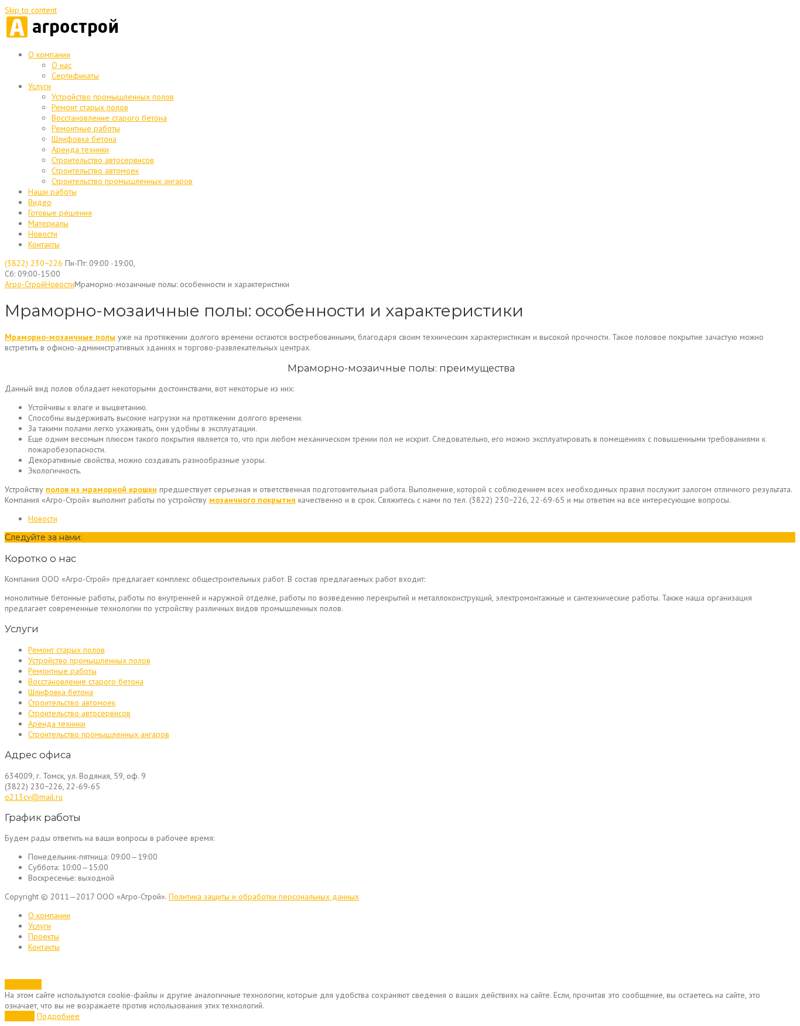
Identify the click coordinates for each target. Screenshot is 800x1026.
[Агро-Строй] (63, 35)
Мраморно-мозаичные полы (60, 337)
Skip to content (31, 10)
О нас (61, 65)
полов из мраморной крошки (101, 489)
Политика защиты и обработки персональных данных (264, 896)
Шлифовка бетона (84, 139)
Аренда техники (80, 149)
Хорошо (20, 1016)
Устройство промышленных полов (113, 96)
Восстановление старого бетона (109, 118)
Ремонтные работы (86, 128)
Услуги (39, 86)
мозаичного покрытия (252, 500)
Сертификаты (75, 75)
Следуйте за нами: (43, 537)
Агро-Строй (25, 284)
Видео (40, 202)
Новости (42, 234)
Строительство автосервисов (103, 160)
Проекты (43, 936)
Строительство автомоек (95, 170)
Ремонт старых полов (90, 107)
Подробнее (58, 1016)
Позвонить (23, 984)
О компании (49, 54)
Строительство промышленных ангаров (122, 181)
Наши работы (52, 191)
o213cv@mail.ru (34, 797)
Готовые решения (60, 212)
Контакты (44, 244)
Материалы (48, 223)
